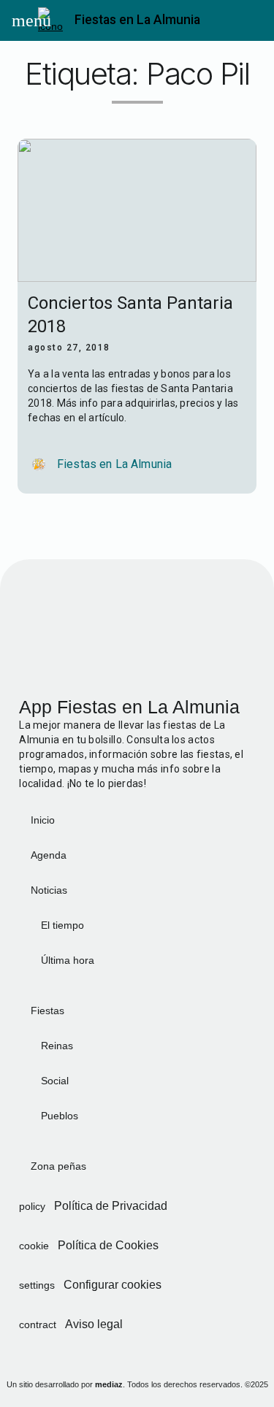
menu (25, 20)
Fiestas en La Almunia (137, 19)
